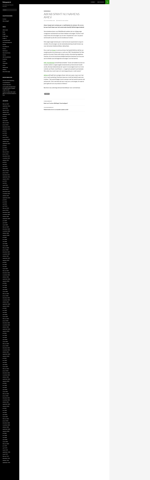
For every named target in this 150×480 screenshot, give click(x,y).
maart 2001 (5, 416)
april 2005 (5, 314)
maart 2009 (5, 224)
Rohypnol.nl (7, 2)
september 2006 (6, 279)
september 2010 (6, 197)
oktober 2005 (6, 302)
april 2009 (5, 222)
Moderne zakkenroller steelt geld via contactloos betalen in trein (9, 93)
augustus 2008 (6, 235)
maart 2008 (5, 245)
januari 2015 (5, 124)
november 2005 (6, 300)
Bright (4, 34)
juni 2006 (5, 285)
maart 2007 (5, 268)
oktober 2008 (6, 233)
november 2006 (6, 275)
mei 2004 (5, 337)
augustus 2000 (6, 431)
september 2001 (6, 404)
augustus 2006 (6, 281)
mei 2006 (5, 287)
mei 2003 (5, 362)
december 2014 (6, 127)
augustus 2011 (6, 179)
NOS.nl (4, 55)
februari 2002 (6, 393)
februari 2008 (6, 247)
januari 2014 (5, 137)
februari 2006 (6, 293)
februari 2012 (6, 170)
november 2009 (6, 214)
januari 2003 (5, 370)
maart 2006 (5, 291)
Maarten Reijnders (63, 20)
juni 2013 (5, 147)
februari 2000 (6, 443)
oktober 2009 (6, 216)
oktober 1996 (6, 460)
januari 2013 (5, 154)
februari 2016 (6, 110)
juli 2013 (5, 145)
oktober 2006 (6, 277)
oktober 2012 (6, 160)
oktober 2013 (6, 141)
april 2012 (5, 166)
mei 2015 (5, 118)
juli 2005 (5, 308)
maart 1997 (5, 454)
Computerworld (6, 40)
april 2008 (5, 243)
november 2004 (6, 325)
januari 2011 (5, 189)
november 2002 (6, 375)
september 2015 (6, 114)
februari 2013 (6, 152)
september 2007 (6, 258)
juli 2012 (5, 162)
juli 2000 (5, 433)
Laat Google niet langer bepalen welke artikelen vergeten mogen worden (9, 88)
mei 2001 (5, 412)
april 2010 (5, 206)
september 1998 (6, 452)
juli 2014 (5, 131)
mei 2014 (5, 135)
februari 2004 (6, 343)
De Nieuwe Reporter (7, 42)
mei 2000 (5, 437)
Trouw (4, 61)
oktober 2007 (6, 256)
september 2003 (6, 354)
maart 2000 (5, 441)
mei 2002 (5, 387)
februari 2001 (6, 418)
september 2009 (6, 218)
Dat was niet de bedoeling (8, 80)
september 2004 (6, 329)
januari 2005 (5, 320)
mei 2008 (5, 241)
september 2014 (6, 129)
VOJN (4, 65)
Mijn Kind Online (6, 53)
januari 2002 (5, 395)
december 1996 (6, 458)
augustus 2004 (6, 331)
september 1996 (6, 462)
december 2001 (6, 398)
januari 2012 (5, 172)
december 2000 (6, 423)
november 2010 (6, 193)
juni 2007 (5, 264)
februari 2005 (6, 318)
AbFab (46, 75)
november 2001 (6, 400)
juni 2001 (5, 410)
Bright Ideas (5, 36)
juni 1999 (5, 445)
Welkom (4, 69)
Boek (4, 32)
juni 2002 (5, 385)
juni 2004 (5, 335)
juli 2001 (5, 408)
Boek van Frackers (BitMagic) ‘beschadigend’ (56, 102)
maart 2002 (5, 391)
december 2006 (6, 272)
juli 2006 (5, 283)
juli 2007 (5, 262)
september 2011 (6, 177)
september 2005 (6, 304)
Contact (93, 2)
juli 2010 (5, 199)
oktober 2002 (6, 377)
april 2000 (5, 439)
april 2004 (5, 339)
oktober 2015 (6, 112)
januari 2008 (5, 250)
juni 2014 (5, 133)
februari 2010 (6, 208)
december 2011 (6, 174)
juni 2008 (5, 239)
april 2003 (5, 364)
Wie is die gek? (100, 2)
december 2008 (6, 229)
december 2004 (6, 322)
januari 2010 (5, 210)
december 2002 (6, 373)
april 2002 (5, 389)
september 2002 (6, 379)
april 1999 (5, 448)
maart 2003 (5, 366)
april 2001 (5, 414)
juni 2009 (5, 220)
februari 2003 (6, 368)
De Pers (4, 44)
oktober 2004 (6, 327)
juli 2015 (5, 116)
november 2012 (6, 158)
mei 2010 (5, 204)
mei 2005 (5, 312)
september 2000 (6, 429)
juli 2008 (5, 237)
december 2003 (6, 347)
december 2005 (6, 297)
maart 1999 (5, 450)
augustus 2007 (6, 260)
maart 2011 (5, 185)
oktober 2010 (6, 195)
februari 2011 (6, 187)
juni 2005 (5, 310)
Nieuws (47, 93)
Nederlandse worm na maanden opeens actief (56, 108)
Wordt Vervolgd (6, 71)
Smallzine (5, 59)
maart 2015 (5, 120)
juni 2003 (5, 360)
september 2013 (6, 143)
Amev (54, 50)
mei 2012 (5, 164)
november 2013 (6, 139)
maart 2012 (5, 168)
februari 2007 (6, 270)
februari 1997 (6, 456)
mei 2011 (5, 183)
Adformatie (5, 30)
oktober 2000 (6, 427)
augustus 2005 (6, 306)
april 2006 (5, 289)
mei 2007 (5, 266)
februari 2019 (6, 104)
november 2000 (6, 425)
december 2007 (6, 252)
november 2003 (6, 350)
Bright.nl (5, 38)
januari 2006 (5, 295)
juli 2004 (5, 333)
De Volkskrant (6, 46)
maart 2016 (5, 108)
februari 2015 (6, 122)
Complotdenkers (6, 82)
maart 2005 (5, 316)
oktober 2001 (6, 402)
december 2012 (6, 156)
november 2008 (6, 231)
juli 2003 (5, 358)
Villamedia (5, 63)
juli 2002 (5, 383)
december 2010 (6, 191)
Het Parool (5, 50)
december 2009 (6, 212)
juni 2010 (5, 202)
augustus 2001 (6, 406)
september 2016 (6, 106)
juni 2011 (5, 181)
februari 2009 (6, 227)
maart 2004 (5, 341)
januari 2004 (5, 345)
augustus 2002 (6, 381)
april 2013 (5, 149)
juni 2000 (5, 435)
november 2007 (6, 254)
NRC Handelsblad (49, 62)
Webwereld (47, 11)
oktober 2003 (6, 352)
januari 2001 (5, 420)
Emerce (4, 48)
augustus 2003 (6, 356)
